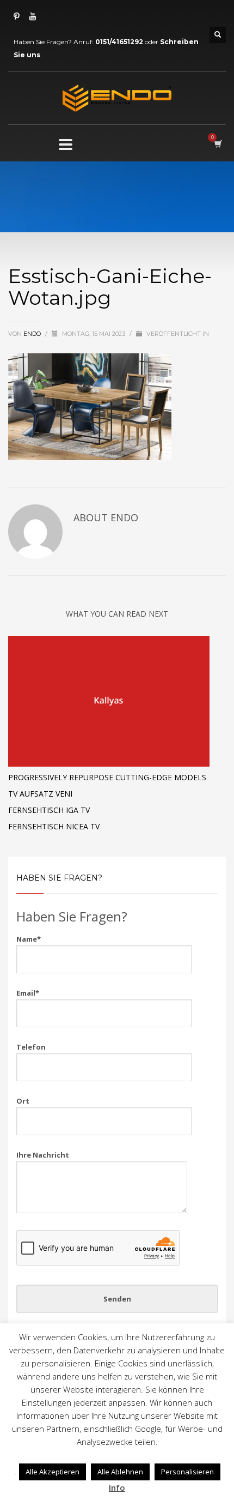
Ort (22, 1101)
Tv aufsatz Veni (40, 793)
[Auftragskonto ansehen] (217, 143)
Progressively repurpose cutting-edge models (107, 777)
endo (32, 334)
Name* (28, 939)
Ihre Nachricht (42, 1155)
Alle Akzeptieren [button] (52, 1472)
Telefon (31, 1047)
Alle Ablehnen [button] (120, 1472)
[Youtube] (32, 16)
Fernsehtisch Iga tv (49, 810)
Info (117, 1487)
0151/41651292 (119, 42)
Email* (27, 993)
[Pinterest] (16, 16)
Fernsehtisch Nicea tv (54, 826)
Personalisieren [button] (187, 1472)
